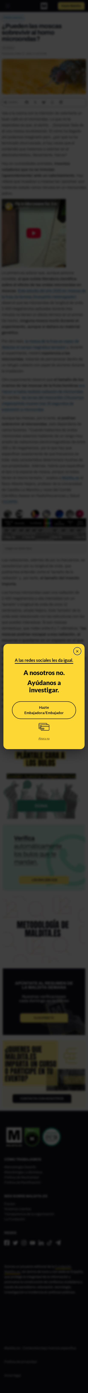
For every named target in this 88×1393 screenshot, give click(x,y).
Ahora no (44, 738)
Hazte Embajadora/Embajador (44, 710)
